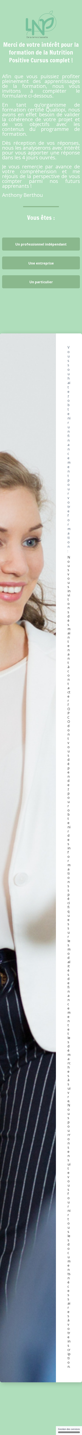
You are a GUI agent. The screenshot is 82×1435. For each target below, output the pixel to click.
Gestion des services (69, 1429)
